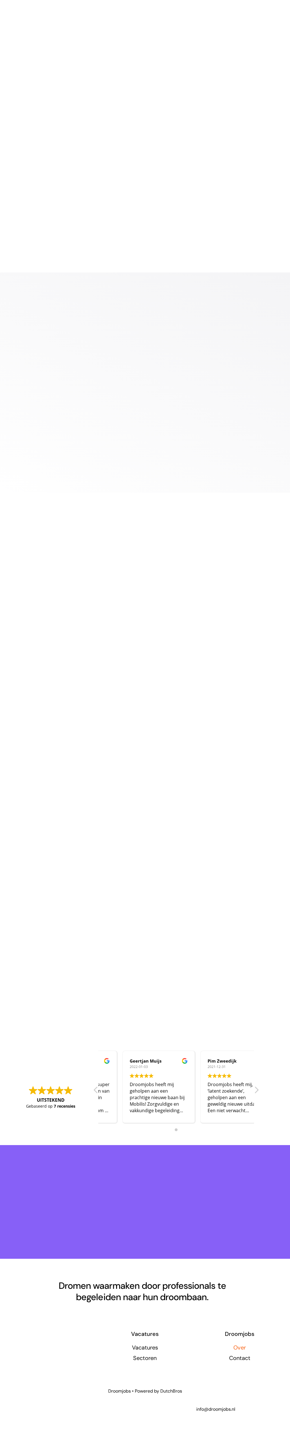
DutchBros (171, 1391)
